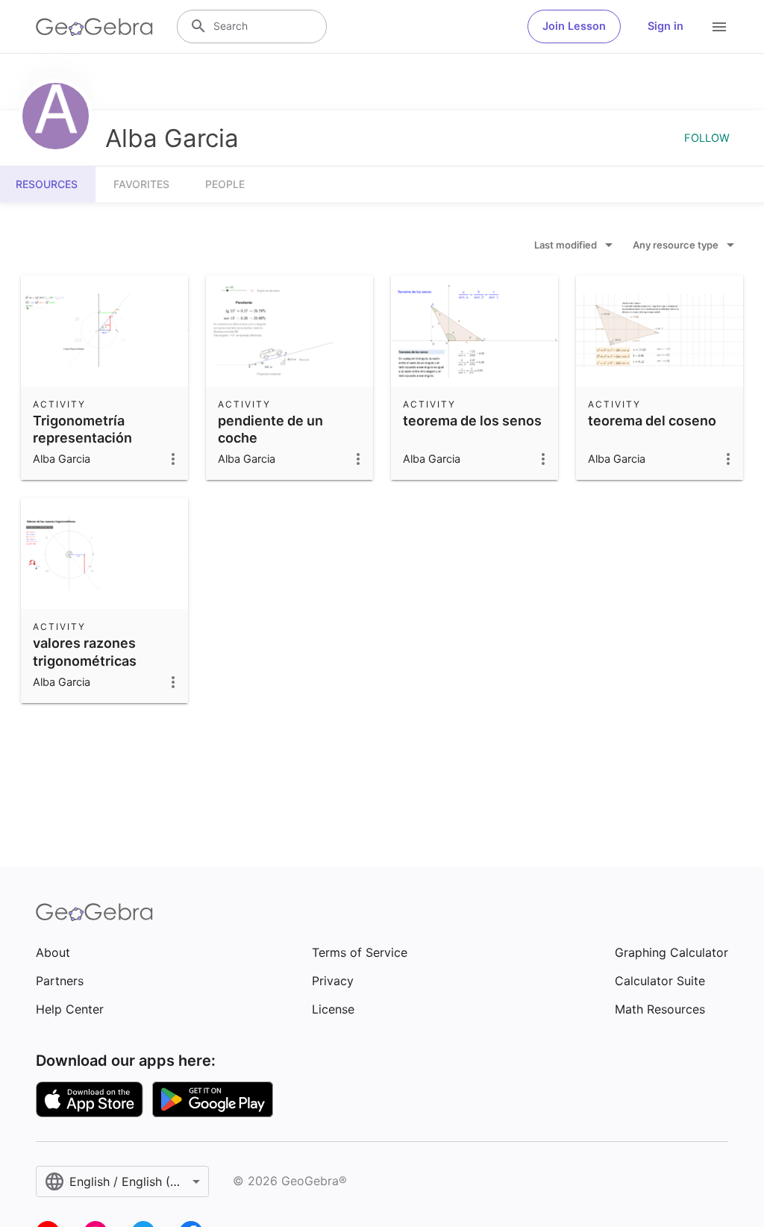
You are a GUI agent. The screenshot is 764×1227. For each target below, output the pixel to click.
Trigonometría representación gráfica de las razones (103, 438)
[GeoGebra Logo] (94, 27)
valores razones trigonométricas (85, 651)
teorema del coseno (652, 420)
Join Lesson (574, 26)
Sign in (665, 26)
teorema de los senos (472, 420)
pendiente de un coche (270, 429)
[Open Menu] (719, 27)
